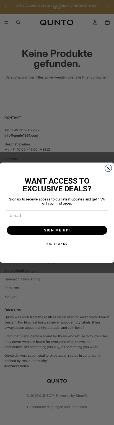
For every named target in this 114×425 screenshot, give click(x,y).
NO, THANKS (57, 244)
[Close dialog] (108, 168)
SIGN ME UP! (57, 230)
